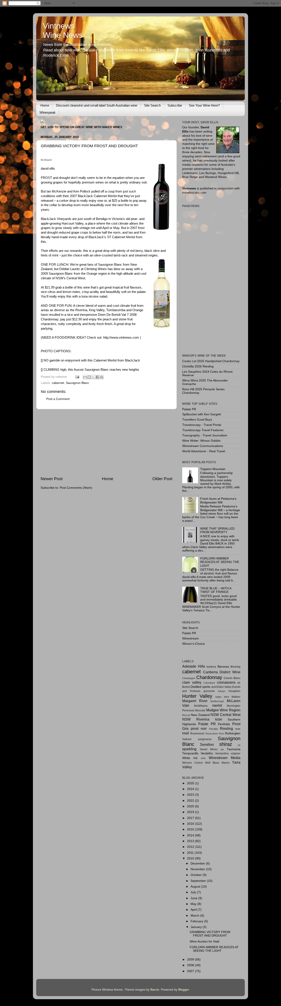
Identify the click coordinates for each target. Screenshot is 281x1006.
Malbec (236, 696)
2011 (191, 852)
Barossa (223, 666)
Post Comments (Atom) (76, 487)
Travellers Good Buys (197, 419)
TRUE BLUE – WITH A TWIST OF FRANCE (215, 590)
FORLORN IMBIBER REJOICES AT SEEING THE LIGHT (219, 562)
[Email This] (85, 377)
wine (203, 758)
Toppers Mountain (212, 469)
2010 (191, 858)
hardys (221, 691)
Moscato (200, 710)
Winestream (190, 638)
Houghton (234, 691)
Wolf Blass (212, 762)
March (195, 915)
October (197, 875)
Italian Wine (222, 696)
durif (214, 686)
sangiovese (205, 739)
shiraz (225, 744)
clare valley (191, 682)
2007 (191, 971)
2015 (191, 829)
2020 (191, 806)
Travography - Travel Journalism (204, 435)
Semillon (207, 744)
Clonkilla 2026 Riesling (198, 366)
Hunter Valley (197, 696)
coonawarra (226, 682)
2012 (191, 846)
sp (239, 745)
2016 (191, 823)
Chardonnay (209, 677)
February (197, 921)
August (196, 886)
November (198, 869)
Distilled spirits (200, 686)
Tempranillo (190, 753)
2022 (191, 800)
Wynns (226, 762)
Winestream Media (224, 758)
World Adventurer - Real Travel (203, 451)
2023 (191, 794)
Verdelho (207, 753)
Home (44, 105)
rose (237, 728)
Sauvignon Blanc (77, 383)
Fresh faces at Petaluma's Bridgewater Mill (218, 500)
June (194, 898)
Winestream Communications (202, 446)
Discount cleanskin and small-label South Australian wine (96, 105)
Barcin (154, 989)
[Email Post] (77, 376)
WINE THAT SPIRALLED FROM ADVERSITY (217, 530)
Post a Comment (58, 399)
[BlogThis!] (89, 377)
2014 (191, 835)
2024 (191, 789)
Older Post (162, 478)
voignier (235, 753)
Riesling (226, 728)
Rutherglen (232, 733)
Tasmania (233, 749)
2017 (191, 818)
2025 (191, 783)
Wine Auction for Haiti (204, 941)
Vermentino (222, 753)
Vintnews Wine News (63, 30)
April (194, 909)
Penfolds (224, 724)
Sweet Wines (209, 749)
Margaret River (194, 701)
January (197, 927)
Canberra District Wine (221, 672)
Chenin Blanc (232, 678)
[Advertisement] (106, 442)
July (194, 892)
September (199, 881)
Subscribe (175, 105)
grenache (209, 691)
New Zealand (200, 715)
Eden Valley (224, 686)
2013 (191, 841)
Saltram (186, 739)
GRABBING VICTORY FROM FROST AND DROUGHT (210, 933)
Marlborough (217, 701)
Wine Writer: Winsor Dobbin (201, 440)
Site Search (152, 105)
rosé (185, 733)
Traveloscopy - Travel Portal (201, 425)
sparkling (189, 749)
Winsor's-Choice (193, 643)
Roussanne (211, 733)
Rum (221, 733)
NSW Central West (225, 715)
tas (222, 749)
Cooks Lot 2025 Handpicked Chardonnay (211, 361)
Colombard (209, 682)
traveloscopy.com (194, 192)
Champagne (188, 678)
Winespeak (48, 112)
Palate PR (189, 409)
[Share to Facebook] (97, 377)
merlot (217, 705)
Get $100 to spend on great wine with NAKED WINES (81, 127)
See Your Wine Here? (204, 105)
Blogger (183, 989)
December (198, 863)
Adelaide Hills (193, 666)
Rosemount (197, 733)
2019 (191, 812)
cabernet (58, 383)
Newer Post (52, 478)
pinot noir (199, 728)
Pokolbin (213, 729)
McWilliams (201, 705)
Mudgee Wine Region (223, 710)
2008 (191, 965)
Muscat (186, 715)
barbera (211, 666)
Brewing (235, 666)
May (194, 904)
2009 (191, 959)
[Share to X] (93, 377)
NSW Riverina (195, 719)
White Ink (190, 758)
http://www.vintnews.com (121, 337)
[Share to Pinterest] (101, 377)
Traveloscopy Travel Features (202, 430)
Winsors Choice (192, 762)
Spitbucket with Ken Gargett (201, 414)
